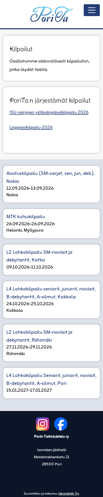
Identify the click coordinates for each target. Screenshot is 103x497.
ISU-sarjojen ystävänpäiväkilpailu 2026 (49, 112)
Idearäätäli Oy (68, 494)
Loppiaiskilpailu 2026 (31, 127)
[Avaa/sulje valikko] (92, 10)
